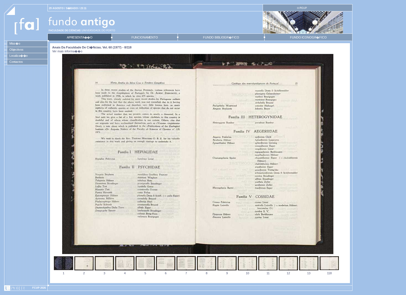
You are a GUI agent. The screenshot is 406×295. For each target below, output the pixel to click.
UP (303, 8)
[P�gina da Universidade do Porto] (26, 288)
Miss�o (14, 43)
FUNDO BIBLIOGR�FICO (221, 37)
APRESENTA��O (80, 37)
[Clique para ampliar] (197, 253)
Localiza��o (18, 55)
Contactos (16, 61)
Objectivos (16, 49)
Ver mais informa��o (67, 51)
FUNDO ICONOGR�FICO (308, 37)
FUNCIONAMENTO (144, 37)
